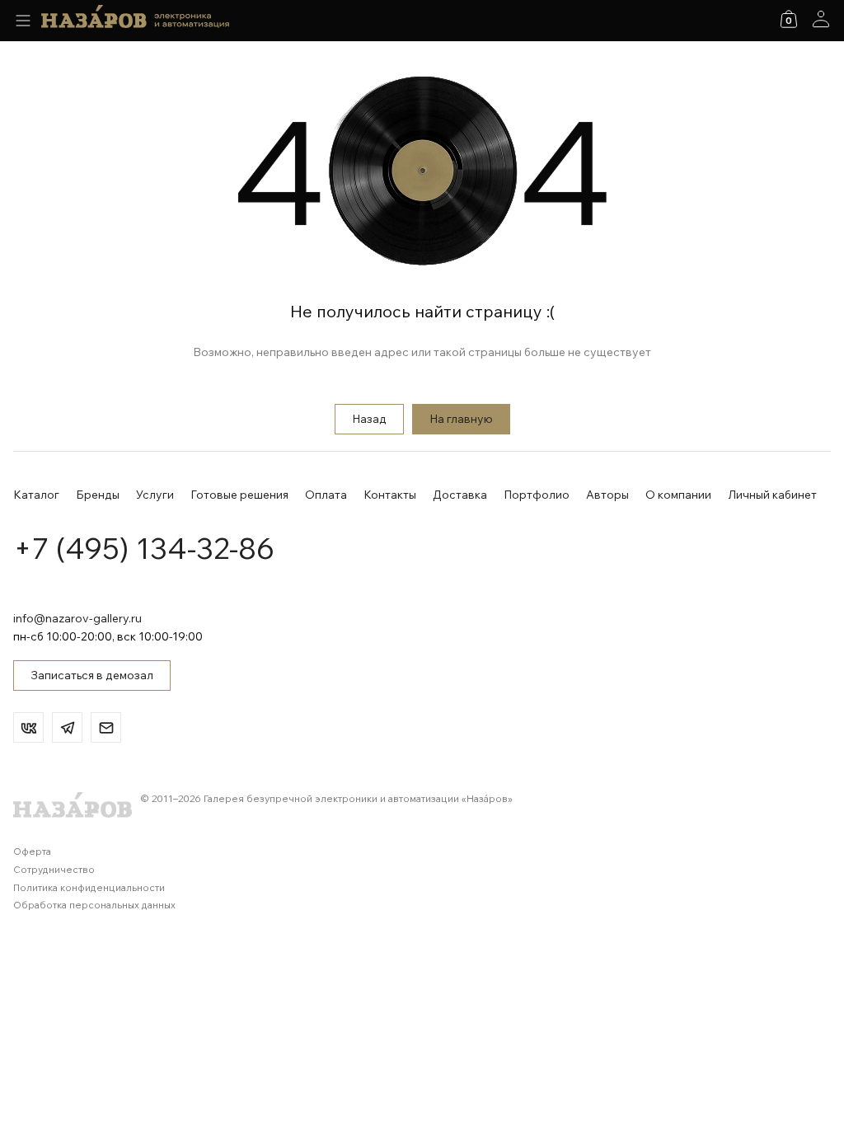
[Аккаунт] (821, 19)
